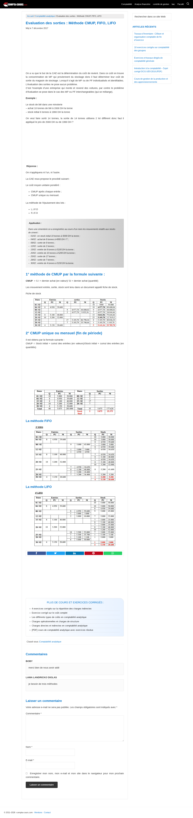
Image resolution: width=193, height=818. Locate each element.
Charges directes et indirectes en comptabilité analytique (59, 625)
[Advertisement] (75, 52)
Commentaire (33, 713)
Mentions (38, 812)
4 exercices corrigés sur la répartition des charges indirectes (62, 608)
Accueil (30, 16)
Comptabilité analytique (45, 16)
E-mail (30, 760)
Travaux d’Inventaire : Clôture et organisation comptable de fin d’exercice (149, 37)
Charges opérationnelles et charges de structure (55, 621)
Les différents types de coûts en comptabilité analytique (59, 617)
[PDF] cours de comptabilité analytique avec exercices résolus (62, 630)
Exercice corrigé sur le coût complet (49, 613)
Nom (29, 747)
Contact (47, 812)
